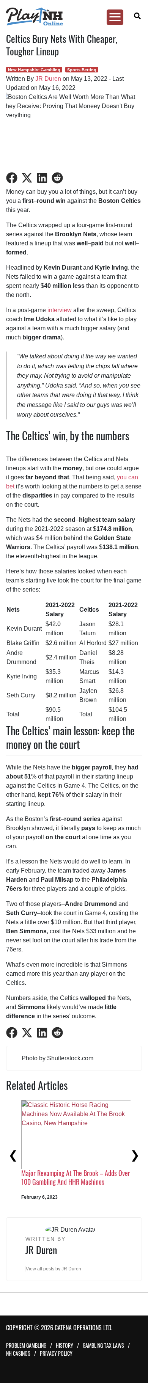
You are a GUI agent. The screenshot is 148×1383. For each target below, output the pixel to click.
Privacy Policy (56, 1353)
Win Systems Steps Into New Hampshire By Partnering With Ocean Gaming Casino (67, 1177)
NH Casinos (18, 1353)
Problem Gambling (26, 1345)
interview (59, 310)
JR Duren (48, 78)
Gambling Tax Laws (103, 1345)
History (64, 1345)
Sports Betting (81, 70)
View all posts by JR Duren (53, 1269)
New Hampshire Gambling (34, 70)
